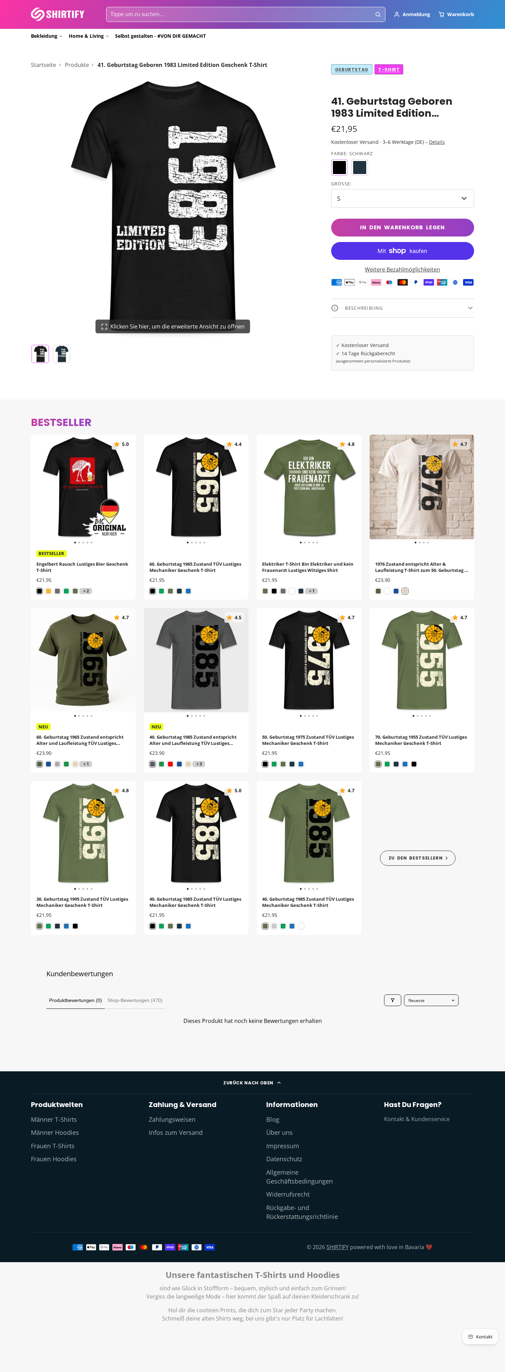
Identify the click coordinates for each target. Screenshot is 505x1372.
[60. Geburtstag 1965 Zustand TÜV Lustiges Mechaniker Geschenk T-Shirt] (154, 490)
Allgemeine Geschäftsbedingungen (299, 1176)
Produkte (77, 65)
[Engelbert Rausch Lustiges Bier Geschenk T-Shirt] (41, 490)
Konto (412, 14)
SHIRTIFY (337, 1247)
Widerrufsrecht (288, 1194)
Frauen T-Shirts (53, 1146)
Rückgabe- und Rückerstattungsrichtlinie (302, 1212)
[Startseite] (57, 14)
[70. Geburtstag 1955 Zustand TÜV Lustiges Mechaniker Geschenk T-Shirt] (380, 663)
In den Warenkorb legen (402, 227)
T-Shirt (389, 69)
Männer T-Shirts (54, 1119)
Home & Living (86, 36)
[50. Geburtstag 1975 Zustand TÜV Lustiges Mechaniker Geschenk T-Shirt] (267, 663)
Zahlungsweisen (172, 1119)
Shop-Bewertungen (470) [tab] (135, 1000)
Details (437, 142)
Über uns (279, 1132)
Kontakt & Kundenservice (417, 1119)
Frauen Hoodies (54, 1159)
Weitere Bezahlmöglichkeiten (402, 269)
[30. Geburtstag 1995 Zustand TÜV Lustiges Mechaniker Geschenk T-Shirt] (41, 836)
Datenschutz (284, 1159)
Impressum (282, 1146)
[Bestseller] (418, 858)
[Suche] (378, 14)
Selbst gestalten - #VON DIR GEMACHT (160, 36)
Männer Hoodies (55, 1132)
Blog (272, 1119)
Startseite (43, 65)
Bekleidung (44, 36)
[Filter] (392, 1000)
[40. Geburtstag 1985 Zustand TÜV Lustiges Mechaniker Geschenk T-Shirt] (154, 836)
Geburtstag (352, 69)
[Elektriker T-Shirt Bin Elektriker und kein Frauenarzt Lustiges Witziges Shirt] (267, 490)
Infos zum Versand (176, 1132)
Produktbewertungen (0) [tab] (75, 1000)
